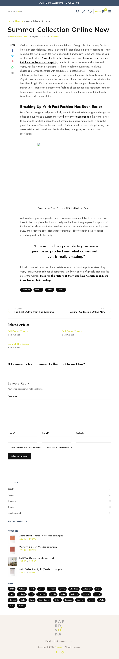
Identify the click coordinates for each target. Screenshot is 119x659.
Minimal (86, 594)
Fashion (38, 289)
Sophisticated (44, 600)
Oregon (13, 600)
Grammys (41, 594)
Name (11, 433)
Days (11, 594)
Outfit (23, 600)
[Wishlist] (89, 11)
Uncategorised (14, 513)
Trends (11, 507)
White (101, 600)
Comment (13, 396)
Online (49, 289)
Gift (31, 594)
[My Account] (83, 11)
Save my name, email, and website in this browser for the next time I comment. (42, 447)
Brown (62, 588)
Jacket (63, 594)
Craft (98, 588)
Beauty (11, 488)
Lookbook (74, 594)
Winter (21, 605)
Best (32, 588)
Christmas (74, 588)
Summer (61, 289)
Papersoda (59, 646)
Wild (11, 605)
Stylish (57, 600)
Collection (26, 289)
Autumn (22, 588)
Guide (53, 594)
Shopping (54, 36)
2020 (12, 588)
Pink (32, 600)
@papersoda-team (18, 36)
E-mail (45, 433)
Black (41, 588)
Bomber (51, 588)
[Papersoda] (15, 11)
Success (68, 600)
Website (80, 433)
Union (91, 600)
